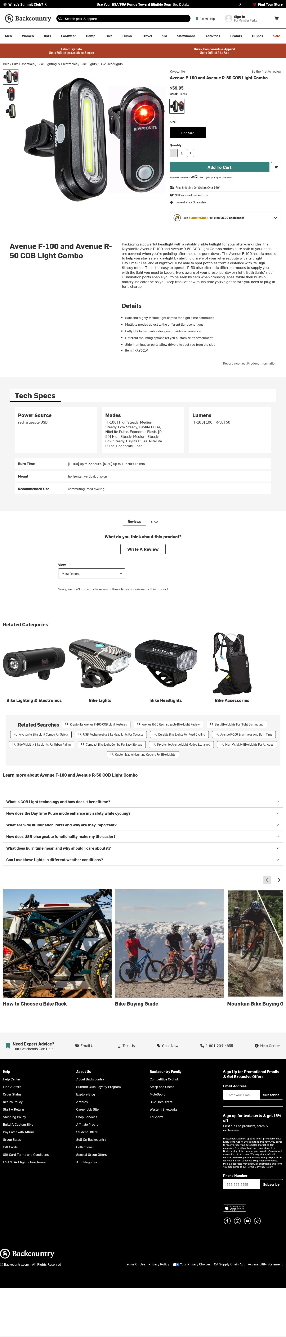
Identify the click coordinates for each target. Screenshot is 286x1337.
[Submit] (60, 18)
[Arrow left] (267, 880)
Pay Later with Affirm (18, 1132)
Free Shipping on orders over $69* (198, 188)
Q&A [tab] (154, 521)
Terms (250, 1166)
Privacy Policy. (265, 1166)
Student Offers (87, 1132)
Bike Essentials (23, 63)
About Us (83, 1071)
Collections (84, 1147)
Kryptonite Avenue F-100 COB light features (98, 724)
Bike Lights (88, 63)
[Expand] (275, 218)
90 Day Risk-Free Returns (191, 195)
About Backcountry (90, 1079)
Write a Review (143, 549)
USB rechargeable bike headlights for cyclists (113, 734)
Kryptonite (177, 71)
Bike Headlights (111, 63)
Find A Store (12, 1086)
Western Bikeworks (164, 1109)
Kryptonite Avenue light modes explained (183, 744)
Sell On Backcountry (91, 1139)
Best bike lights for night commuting (239, 724)
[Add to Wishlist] (276, 167)
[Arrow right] (279, 880)
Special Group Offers (91, 1154)
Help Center (11, 1079)
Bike (6, 63)
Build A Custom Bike (18, 1124)
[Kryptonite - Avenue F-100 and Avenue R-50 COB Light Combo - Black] (10, 77)
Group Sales (12, 1139)
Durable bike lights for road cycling (181, 734)
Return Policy (13, 1101)
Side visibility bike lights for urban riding (44, 744)
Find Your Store (270, 4)
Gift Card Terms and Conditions (26, 1154)
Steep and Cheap (162, 1086)
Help (6, 1071)
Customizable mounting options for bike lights (145, 754)
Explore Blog (85, 1094)
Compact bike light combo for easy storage (114, 744)
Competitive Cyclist (164, 1079)
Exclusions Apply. (233, 1141)
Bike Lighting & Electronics (57, 63)
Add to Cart (219, 167)
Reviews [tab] (134, 521)
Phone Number (235, 1175)
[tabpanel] (143, 450)
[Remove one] (173, 153)
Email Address (235, 1086)
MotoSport (157, 1094)
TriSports (156, 1117)
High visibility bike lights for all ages (249, 744)
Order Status (12, 1094)
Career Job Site (87, 1109)
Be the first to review (266, 71)
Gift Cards (10, 1147)
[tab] (35, 395)
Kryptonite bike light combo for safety (43, 734)
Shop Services (86, 1117)
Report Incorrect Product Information (249, 363)
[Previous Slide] (46, 4)
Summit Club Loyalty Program (98, 1086)
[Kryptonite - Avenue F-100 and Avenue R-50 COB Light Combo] (10, 94)
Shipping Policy (14, 1117)
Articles (82, 1101)
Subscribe (271, 1094)
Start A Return (13, 1109)
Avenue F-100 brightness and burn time (246, 734)
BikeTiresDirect (161, 1101)
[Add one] (190, 153)
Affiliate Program (88, 1124)
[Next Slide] (240, 4)
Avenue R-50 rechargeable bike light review (171, 724)
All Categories (86, 1162)
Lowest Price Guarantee (191, 202)
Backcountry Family (166, 1071)
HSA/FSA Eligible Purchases (24, 1162)
